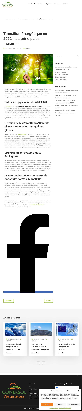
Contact (65, 4)
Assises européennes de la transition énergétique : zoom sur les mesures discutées (65, 113)
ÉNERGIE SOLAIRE (60, 77)
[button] (79, 391)
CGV (30, 391)
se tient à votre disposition (37, 204)
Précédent (9, 300)
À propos (49, 4)
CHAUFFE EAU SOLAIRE (62, 69)
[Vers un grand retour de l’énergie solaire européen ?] (67, 329)
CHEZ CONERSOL (60, 72)
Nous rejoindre (33, 389)
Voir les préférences (73, 404)
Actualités (57, 4)
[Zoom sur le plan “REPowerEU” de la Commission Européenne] (41, 329)
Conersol (27, 48)
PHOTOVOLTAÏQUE (60, 79)
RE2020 (8, 106)
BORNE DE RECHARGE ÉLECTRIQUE (66, 67)
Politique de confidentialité (65, 408)
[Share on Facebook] (28, 292)
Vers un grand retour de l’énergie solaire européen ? (66, 346)
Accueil (29, 4)
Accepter (47, 404)
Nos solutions (38, 4)
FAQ (30, 386)
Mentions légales (33, 393)
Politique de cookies (54, 408)
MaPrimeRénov (22, 134)
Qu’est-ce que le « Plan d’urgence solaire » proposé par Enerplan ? (14, 346)
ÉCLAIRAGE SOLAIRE (61, 74)
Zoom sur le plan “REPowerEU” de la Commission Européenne (41, 346)
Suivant (48, 300)
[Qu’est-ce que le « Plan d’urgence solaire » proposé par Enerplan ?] (15, 329)
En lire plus (9, 352)
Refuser (60, 404)
